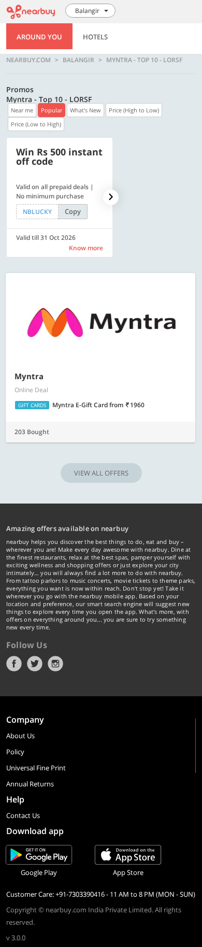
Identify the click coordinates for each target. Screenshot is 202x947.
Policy (15, 751)
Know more (86, 247)
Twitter (34, 663)
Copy (73, 211)
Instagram (55, 663)
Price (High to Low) (134, 110)
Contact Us (23, 815)
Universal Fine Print (36, 767)
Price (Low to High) (36, 124)
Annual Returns (30, 783)
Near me (22, 110)
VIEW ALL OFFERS (101, 473)
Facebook (14, 663)
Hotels (95, 36)
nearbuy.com (28, 60)
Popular (51, 110)
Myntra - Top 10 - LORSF (144, 60)
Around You (39, 36)
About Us (20, 735)
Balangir (78, 60)
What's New (85, 110)
